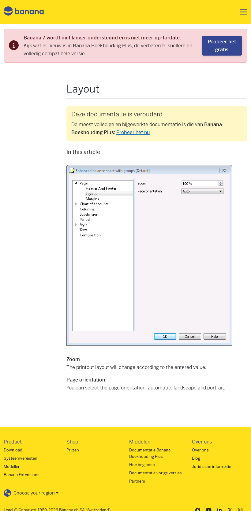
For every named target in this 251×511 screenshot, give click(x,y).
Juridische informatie (211, 466)
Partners (137, 481)
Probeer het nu (133, 132)
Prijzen (72, 450)
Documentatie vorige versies (155, 473)
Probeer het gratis (222, 45)
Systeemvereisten (20, 458)
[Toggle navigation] (241, 12)
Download (13, 450)
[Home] (24, 12)
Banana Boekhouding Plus (102, 45)
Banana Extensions (21, 474)
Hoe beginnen (142, 464)
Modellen (12, 466)
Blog (196, 458)
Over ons (200, 450)
